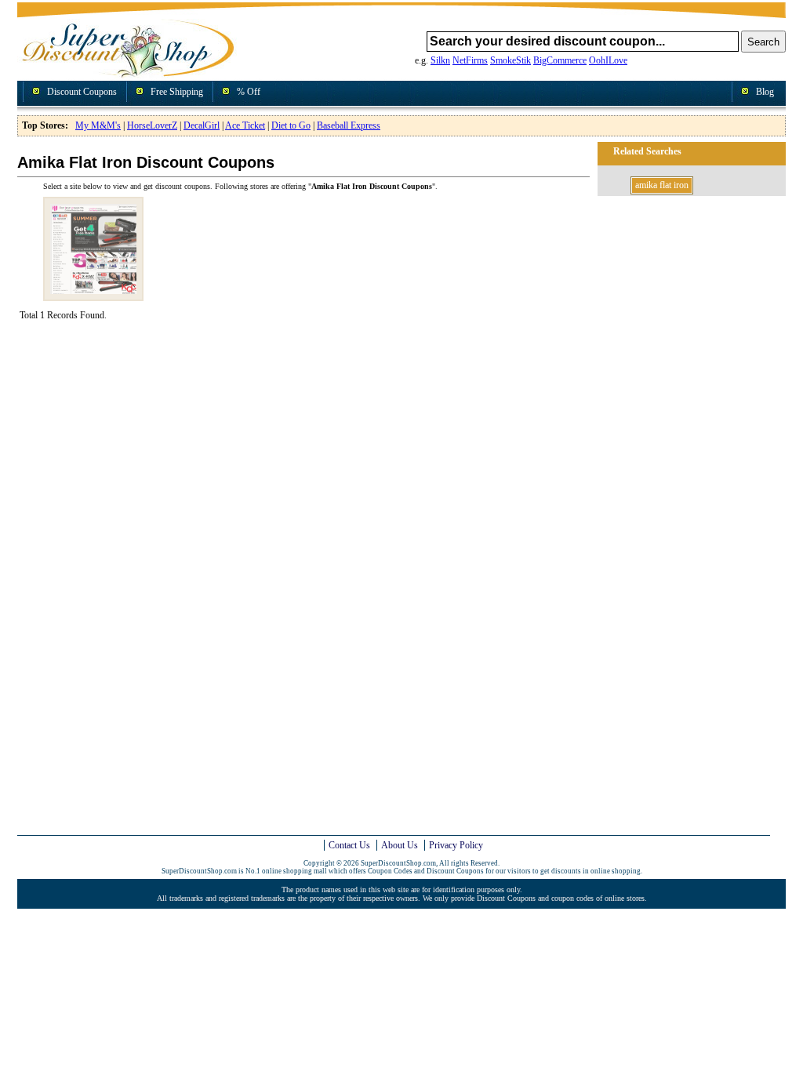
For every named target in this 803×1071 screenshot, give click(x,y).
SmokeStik (510, 60)
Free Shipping (177, 91)
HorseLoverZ (152, 125)
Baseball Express (348, 125)
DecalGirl (201, 125)
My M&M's (98, 125)
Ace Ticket (245, 125)
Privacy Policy (456, 845)
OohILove (608, 60)
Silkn (440, 60)
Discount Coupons (82, 91)
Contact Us (349, 845)
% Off (248, 91)
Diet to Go (291, 125)
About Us (399, 845)
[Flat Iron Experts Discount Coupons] (93, 295)
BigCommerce (560, 60)
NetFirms (470, 60)
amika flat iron (662, 185)
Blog (765, 91)
